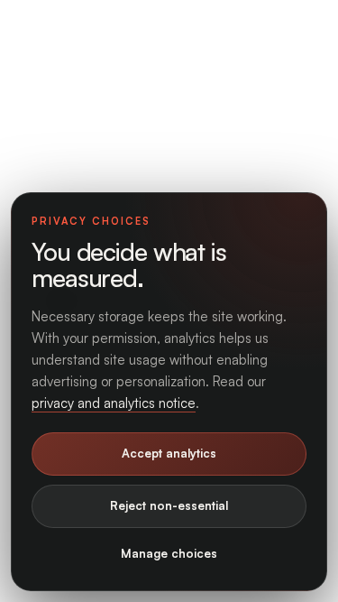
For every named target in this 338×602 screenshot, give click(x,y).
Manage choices (169, 553)
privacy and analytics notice (114, 403)
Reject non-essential (169, 505)
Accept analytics (169, 453)
